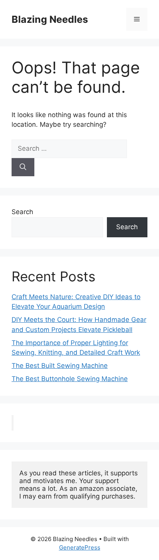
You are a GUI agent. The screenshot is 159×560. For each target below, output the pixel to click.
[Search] (23, 167)
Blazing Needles (50, 19)
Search (22, 212)
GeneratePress (79, 547)
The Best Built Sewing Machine (60, 365)
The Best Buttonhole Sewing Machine (70, 379)
